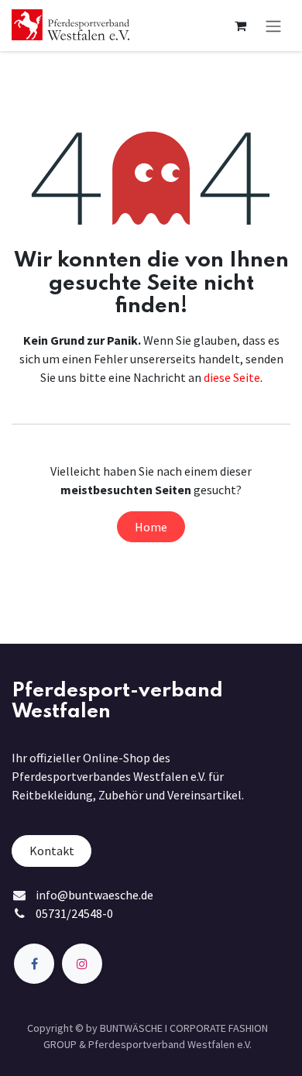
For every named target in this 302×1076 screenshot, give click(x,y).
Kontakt (51, 850)
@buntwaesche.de (105, 894)
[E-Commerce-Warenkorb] (240, 25)
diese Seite (232, 377)
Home (151, 527)
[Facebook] (34, 964)
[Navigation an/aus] (273, 25)
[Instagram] (82, 964)
